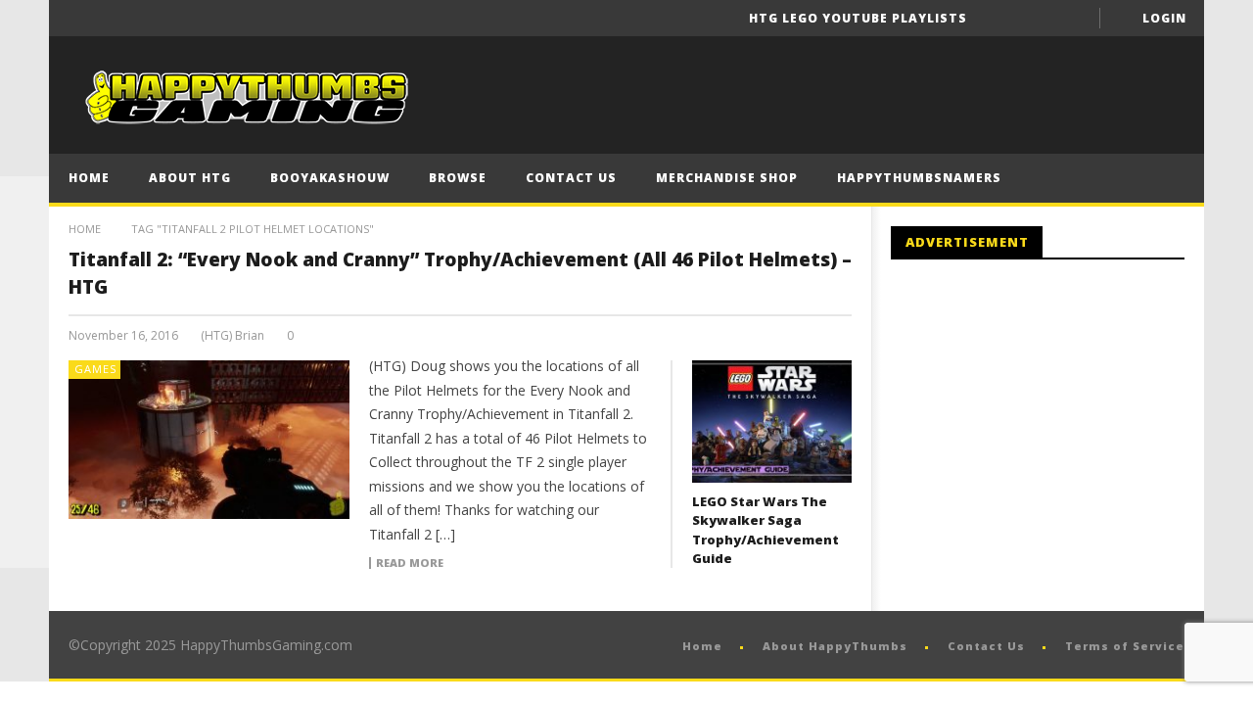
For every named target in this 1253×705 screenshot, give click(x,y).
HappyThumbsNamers (919, 177)
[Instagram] (24, 445)
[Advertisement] (1055, 436)
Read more (409, 563)
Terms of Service (1124, 645)
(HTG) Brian (232, 336)
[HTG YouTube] (24, 249)
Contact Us (571, 177)
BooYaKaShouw (330, 177)
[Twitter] (1071, 18)
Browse (458, 177)
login (1164, 18)
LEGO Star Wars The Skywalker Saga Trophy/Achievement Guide (765, 530)
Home (89, 177)
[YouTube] (1035, 18)
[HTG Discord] (24, 347)
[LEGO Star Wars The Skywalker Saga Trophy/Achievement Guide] (772, 421)
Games (95, 368)
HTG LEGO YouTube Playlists (858, 18)
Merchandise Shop (727, 177)
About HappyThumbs (835, 645)
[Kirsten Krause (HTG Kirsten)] (24, 543)
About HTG (190, 177)
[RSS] (24, 494)
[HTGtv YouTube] (24, 298)
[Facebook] (999, 18)
